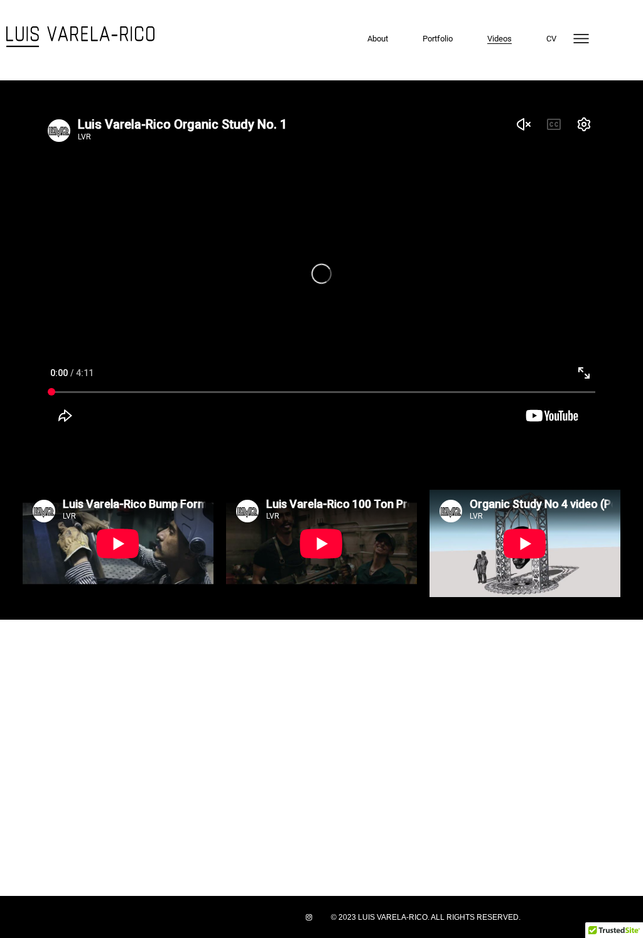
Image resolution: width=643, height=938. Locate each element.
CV (551, 38)
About (377, 38)
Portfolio (438, 38)
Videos (499, 38)
